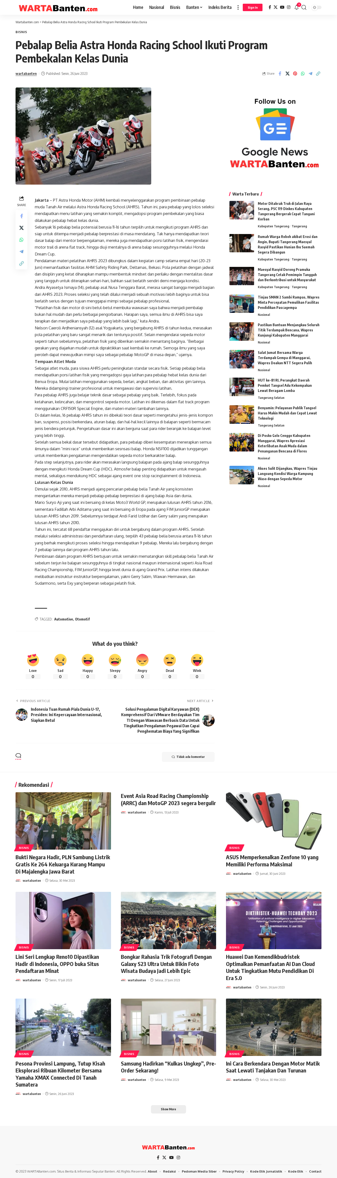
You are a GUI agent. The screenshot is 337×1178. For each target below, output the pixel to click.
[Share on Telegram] (310, 74)
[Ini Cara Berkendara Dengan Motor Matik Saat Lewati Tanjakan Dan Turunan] (273, 1027)
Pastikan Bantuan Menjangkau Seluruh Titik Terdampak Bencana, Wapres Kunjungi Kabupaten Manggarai (288, 330)
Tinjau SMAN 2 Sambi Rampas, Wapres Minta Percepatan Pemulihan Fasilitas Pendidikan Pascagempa (288, 302)
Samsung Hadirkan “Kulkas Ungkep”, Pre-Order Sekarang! (168, 1067)
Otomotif (82, 619)
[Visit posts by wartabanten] (18, 880)
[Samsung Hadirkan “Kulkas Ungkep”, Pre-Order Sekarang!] (168, 1027)
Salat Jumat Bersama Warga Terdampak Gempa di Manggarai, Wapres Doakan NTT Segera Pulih (285, 357)
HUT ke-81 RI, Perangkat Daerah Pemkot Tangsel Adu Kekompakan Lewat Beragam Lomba (285, 385)
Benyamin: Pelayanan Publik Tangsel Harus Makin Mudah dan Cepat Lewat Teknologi (287, 413)
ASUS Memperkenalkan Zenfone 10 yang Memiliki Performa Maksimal (272, 861)
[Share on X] (287, 74)
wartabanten (26, 73)
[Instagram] (289, 7)
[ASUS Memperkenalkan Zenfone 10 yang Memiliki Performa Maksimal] (273, 821)
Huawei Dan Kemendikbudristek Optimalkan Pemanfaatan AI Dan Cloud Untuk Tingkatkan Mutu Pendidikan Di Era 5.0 (270, 967)
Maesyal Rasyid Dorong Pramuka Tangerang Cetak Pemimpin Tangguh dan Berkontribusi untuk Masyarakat (287, 274)
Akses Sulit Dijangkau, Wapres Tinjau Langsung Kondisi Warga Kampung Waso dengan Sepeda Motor (287, 473)
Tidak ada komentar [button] (190, 757)
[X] (275, 7)
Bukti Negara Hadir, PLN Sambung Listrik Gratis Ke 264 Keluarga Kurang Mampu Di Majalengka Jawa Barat (63, 864)
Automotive (63, 619)
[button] (238, 7)
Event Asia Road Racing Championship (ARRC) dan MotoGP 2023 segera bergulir (168, 799)
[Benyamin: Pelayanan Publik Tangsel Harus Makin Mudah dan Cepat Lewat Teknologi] (241, 414)
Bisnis (21, 32)
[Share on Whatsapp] (302, 74)
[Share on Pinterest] (295, 74)
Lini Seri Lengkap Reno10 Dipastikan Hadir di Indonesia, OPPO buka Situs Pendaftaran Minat (57, 963)
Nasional (264, 314)
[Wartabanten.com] (58, 7)
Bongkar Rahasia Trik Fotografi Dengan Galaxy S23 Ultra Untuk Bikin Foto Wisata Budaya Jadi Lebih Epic (166, 963)
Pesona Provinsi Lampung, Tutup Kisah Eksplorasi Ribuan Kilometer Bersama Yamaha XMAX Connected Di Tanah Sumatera (60, 1074)
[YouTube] (282, 7)
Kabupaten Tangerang (273, 226)
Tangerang (299, 226)
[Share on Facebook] (279, 74)
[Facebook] (269, 7)
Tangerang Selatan (271, 398)
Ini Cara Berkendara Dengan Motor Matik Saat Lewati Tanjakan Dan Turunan (273, 1067)
